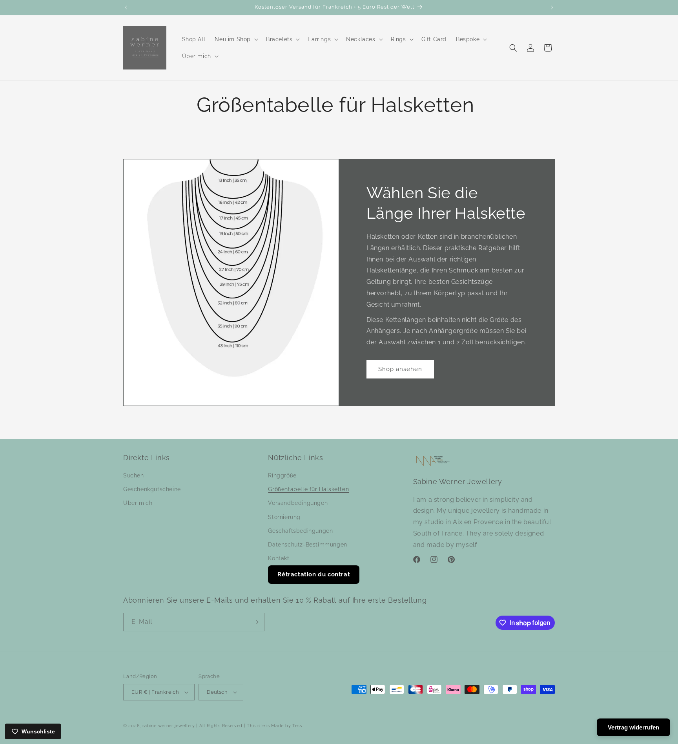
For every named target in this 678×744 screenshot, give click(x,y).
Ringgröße (282, 475)
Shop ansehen (400, 369)
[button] (235, 39)
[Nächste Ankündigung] (552, 7)
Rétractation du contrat (313, 574)
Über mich (137, 503)
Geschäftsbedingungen (300, 531)
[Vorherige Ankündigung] (126, 7)
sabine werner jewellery (168, 725)
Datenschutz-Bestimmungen (307, 544)
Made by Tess (286, 725)
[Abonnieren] (255, 622)
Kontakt (278, 558)
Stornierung (284, 517)
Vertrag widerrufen (633, 727)
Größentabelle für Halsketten (308, 489)
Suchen (133, 475)
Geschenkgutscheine (152, 489)
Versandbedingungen (298, 503)
